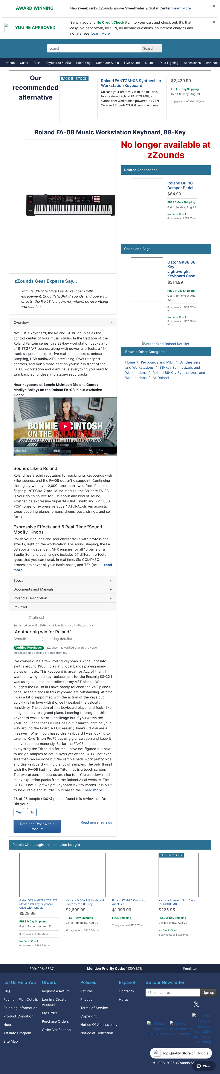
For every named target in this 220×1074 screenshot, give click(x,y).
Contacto (126, 991)
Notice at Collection (96, 1033)
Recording (83, 62)
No (31, 812)
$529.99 (27, 913)
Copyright (88, 1016)
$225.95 (167, 910)
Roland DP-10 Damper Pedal (180, 185)
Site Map (10, 1041)
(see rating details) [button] (56, 639)
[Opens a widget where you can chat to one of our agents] (204, 1066)
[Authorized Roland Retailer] (165, 343)
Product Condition (18, 1016)
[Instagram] (181, 1005)
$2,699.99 (76, 910)
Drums (149, 62)
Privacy (86, 999)
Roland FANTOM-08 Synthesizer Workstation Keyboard (131, 83)
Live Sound (132, 62)
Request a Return (56, 991)
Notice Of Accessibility (99, 1024)
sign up (208, 992)
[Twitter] (196, 1005)
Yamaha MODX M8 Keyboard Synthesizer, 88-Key (85, 902)
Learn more (181, 8)
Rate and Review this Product (37, 826)
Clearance (210, 62)
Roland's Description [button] (63, 598)
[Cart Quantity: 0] (178, 48)
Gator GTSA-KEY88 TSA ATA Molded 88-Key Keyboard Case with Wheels (38, 904)
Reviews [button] (63, 607)
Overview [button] (63, 322)
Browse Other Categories (165, 351)
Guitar (24, 62)
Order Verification (56, 1030)
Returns (86, 991)
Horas (123, 999)
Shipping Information (20, 1008)
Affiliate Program (17, 1033)
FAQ (6, 991)
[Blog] (150, 1005)
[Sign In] (193, 48)
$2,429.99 (181, 80)
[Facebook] (165, 1005)
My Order (49, 1013)
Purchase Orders (55, 1021)
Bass (37, 62)
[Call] (208, 49)
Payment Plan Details (20, 999)
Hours (8, 1024)
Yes (19, 812)
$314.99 (175, 282)
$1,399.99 (121, 910)
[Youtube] (211, 1005)
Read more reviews (96, 822)
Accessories (192, 62)
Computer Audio (107, 62)
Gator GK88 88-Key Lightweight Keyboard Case (182, 269)
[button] (70, 205)
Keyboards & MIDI (58, 62)
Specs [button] (63, 580)
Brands (10, 62)
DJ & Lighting (169, 62)
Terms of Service (94, 1008)
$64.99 (174, 194)
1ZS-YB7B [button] (114, 968)
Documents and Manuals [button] (63, 589)
